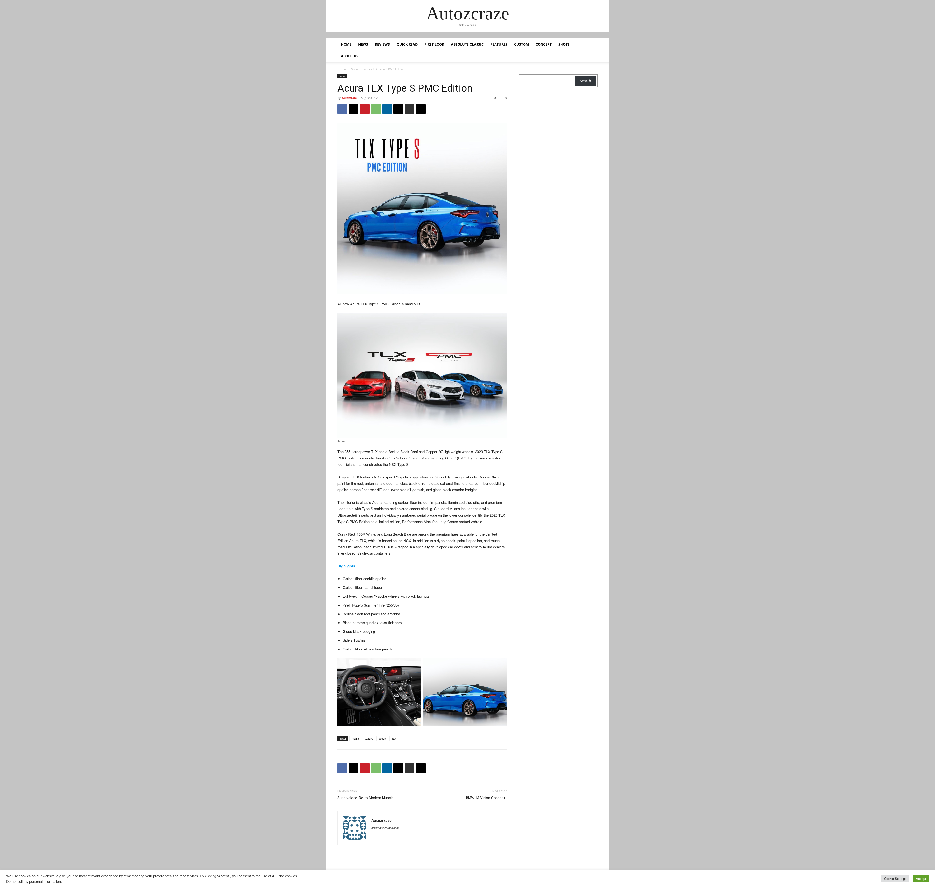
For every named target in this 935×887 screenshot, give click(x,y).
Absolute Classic (467, 44)
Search (585, 80)
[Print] (409, 109)
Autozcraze (349, 98)
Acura (355, 738)
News (363, 44)
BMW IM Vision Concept (486, 798)
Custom (521, 44)
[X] (353, 109)
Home (346, 44)
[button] (592, 44)
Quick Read (407, 44)
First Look (434, 44)
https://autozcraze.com (385, 828)
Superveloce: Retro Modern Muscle (365, 798)
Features (498, 44)
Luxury (368, 738)
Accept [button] (921, 878)
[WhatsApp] (376, 109)
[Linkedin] (387, 109)
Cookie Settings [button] (895, 878)
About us (349, 56)
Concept (544, 44)
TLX (394, 738)
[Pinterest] (365, 109)
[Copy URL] (421, 109)
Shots (564, 44)
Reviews (382, 44)
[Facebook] (342, 109)
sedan (382, 738)
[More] (432, 109)
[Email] (398, 109)
